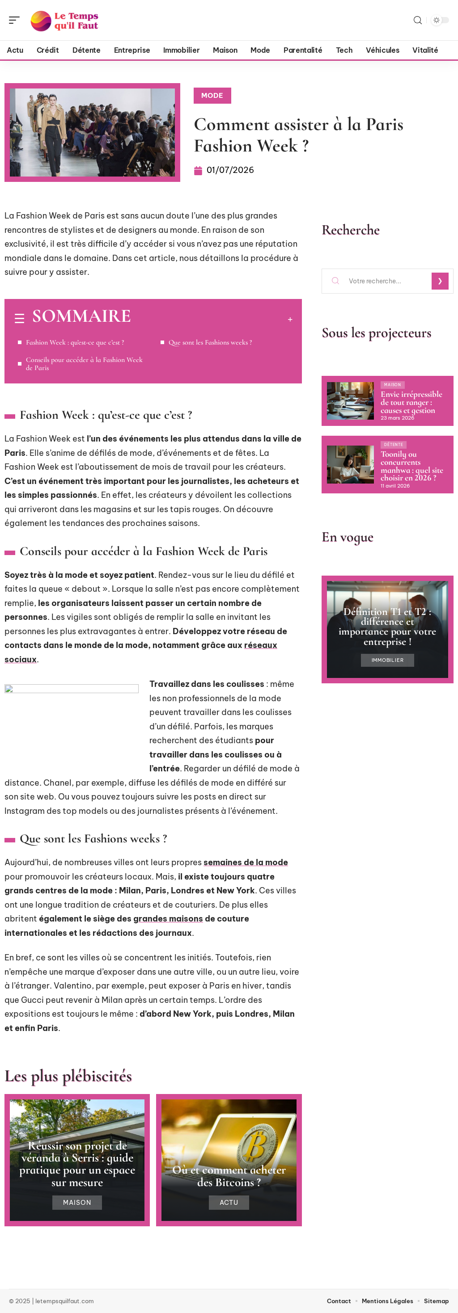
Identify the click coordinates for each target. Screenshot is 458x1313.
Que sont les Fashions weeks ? (210, 342)
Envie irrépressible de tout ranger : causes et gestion (411, 402)
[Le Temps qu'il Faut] (64, 20)
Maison (77, 1202)
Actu (229, 1202)
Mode (212, 95)
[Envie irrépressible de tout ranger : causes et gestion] (350, 401)
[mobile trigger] (16, 20)
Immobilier (388, 660)
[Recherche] (417, 20)
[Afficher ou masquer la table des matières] (212, 319)
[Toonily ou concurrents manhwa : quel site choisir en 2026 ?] (350, 464)
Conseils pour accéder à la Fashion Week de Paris (84, 363)
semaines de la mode (246, 862)
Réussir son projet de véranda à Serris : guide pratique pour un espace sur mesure (77, 1164)
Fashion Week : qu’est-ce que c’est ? (75, 342)
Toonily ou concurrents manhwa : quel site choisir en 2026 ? (412, 466)
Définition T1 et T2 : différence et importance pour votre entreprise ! (387, 626)
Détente (393, 444)
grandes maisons (168, 918)
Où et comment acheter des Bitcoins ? (229, 1175)
